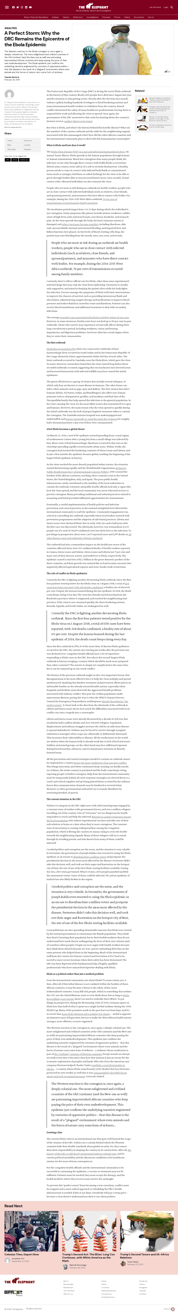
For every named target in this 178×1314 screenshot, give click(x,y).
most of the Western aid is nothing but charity (86, 1013)
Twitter (142, 1284)
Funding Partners (108, 1297)
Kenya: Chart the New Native (36, 17)
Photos (117, 17)
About (65, 1281)
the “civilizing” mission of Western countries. (78, 1053)
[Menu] (6, 7)
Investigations (93, 17)
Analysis (55, 17)
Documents (139, 17)
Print (9, 145)
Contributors (106, 1294)
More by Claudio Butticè (12, 127)
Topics (103, 1284)
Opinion (66, 17)
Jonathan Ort (18, 1258)
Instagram (143, 1287)
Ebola (15, 160)
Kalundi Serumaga (78, 1265)
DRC (7, 160)
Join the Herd (155, 7)
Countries (105, 1287)
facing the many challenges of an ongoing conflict (100, 762)
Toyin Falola (132, 1262)
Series (103, 1281)
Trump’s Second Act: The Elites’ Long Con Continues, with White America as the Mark (88, 1258)
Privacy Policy (169, 1309)
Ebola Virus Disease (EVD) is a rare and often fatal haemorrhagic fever (88, 151)
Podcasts (106, 17)
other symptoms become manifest (80, 224)
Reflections (78, 17)
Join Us (151, 17)
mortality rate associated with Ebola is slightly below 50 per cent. (94, 317)
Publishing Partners (108, 1291)
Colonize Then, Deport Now (21, 1254)
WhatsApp (12, 149)
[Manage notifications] (173, 1309)
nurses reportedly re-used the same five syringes (91, 418)
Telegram (27, 149)
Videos (127, 17)
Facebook (28, 140)
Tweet (10, 140)
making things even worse (78, 121)
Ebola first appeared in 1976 (61, 348)
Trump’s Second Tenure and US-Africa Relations (144, 1256)
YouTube (142, 1294)
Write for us (68, 1294)
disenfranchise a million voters (89, 856)
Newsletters (68, 1287)
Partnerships (68, 1284)
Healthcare (24, 160)
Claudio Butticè (11, 77)
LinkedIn (27, 145)
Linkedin (142, 1291)
